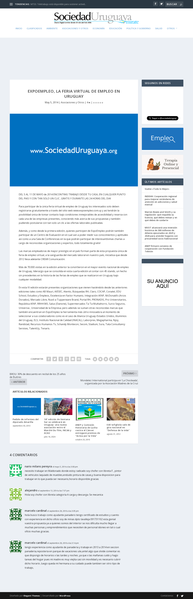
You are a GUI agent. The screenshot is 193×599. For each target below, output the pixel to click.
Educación (115, 28)
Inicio (19, 28)
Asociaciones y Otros (75, 28)
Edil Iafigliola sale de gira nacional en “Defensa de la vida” (118, 427)
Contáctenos (167, 595)
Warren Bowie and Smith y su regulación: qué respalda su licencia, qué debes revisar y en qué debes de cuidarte (161, 216)
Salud (158, 28)
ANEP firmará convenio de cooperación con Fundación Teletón (159, 249)
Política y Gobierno (139, 28)
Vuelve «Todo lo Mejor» (157, 188)
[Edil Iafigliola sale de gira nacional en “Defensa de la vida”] (121, 409)
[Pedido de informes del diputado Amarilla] (27, 406)
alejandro (31, 490)
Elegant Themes (32, 595)
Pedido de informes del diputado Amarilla (26, 420)
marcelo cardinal (36, 510)
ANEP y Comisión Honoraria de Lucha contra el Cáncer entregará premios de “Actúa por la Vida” (87, 430)
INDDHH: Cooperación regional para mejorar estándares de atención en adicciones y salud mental (161, 200)
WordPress (64, 595)
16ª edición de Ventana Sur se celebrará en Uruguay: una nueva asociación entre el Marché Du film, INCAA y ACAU (57, 426)
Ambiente (52, 28)
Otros (171, 28)
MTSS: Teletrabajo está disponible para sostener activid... (58, 4)
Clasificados (34, 28)
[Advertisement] (96, 51)
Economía (99, 28)
